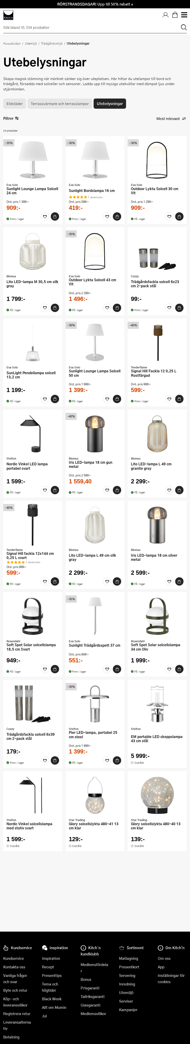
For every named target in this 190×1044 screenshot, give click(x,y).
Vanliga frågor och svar (15, 978)
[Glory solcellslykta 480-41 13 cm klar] (95, 795)
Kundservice (13, 958)
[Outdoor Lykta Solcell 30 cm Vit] (157, 160)
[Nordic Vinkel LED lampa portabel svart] (32, 433)
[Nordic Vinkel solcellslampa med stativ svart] (32, 795)
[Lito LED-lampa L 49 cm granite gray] (157, 433)
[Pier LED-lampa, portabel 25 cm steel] (95, 704)
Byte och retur (15, 990)
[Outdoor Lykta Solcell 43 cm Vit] (95, 251)
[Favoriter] (45, 216)
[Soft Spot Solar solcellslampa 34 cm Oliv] (157, 616)
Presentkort (129, 967)
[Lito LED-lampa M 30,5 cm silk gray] (32, 251)
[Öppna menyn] (184, 15)
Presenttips (52, 975)
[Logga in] (166, 15)
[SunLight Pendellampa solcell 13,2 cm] (32, 342)
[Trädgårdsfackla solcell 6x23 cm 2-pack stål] (157, 251)
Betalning (11, 1037)
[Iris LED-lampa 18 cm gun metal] (95, 433)
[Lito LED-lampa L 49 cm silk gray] (95, 525)
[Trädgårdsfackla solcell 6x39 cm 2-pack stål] (32, 704)
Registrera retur (16, 1013)
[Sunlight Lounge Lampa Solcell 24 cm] (32, 160)
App (161, 967)
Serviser (126, 1001)
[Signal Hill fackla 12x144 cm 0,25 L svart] (32, 525)
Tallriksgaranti (92, 996)
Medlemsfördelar (94, 967)
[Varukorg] (175, 15)
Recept (48, 967)
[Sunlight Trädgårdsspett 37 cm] (95, 616)
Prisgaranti (90, 988)
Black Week (51, 998)
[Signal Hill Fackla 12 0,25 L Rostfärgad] (157, 342)
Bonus (86, 979)
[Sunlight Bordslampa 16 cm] (95, 160)
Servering (127, 975)
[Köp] (55, 216)
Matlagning (128, 958)
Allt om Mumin (54, 1007)
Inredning (127, 984)
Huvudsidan (12, 43)
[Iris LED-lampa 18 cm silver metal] (157, 525)
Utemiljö (31, 43)
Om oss (164, 958)
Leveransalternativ (17, 1025)
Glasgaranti (90, 1005)
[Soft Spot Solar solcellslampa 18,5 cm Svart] (32, 616)
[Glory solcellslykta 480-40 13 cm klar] (157, 795)
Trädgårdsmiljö (52, 43)
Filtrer (8, 118)
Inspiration (51, 958)
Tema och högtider (50, 987)
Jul (44, 1016)
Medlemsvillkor (93, 1013)
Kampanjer (128, 1009)
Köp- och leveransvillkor (15, 1002)
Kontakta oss (14, 967)
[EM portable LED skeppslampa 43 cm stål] (157, 704)
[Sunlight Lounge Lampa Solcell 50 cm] (95, 342)
